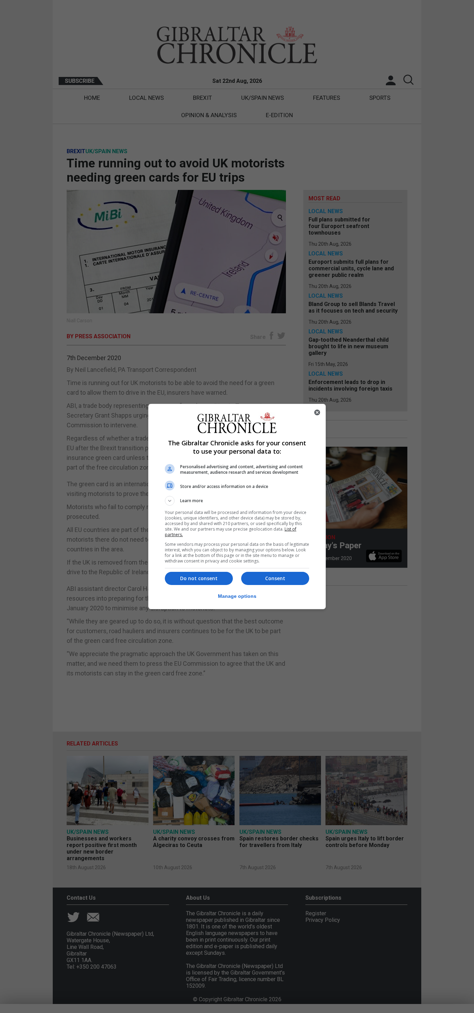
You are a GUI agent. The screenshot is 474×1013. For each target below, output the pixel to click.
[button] (237, 501)
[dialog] (237, 506)
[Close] (317, 412)
